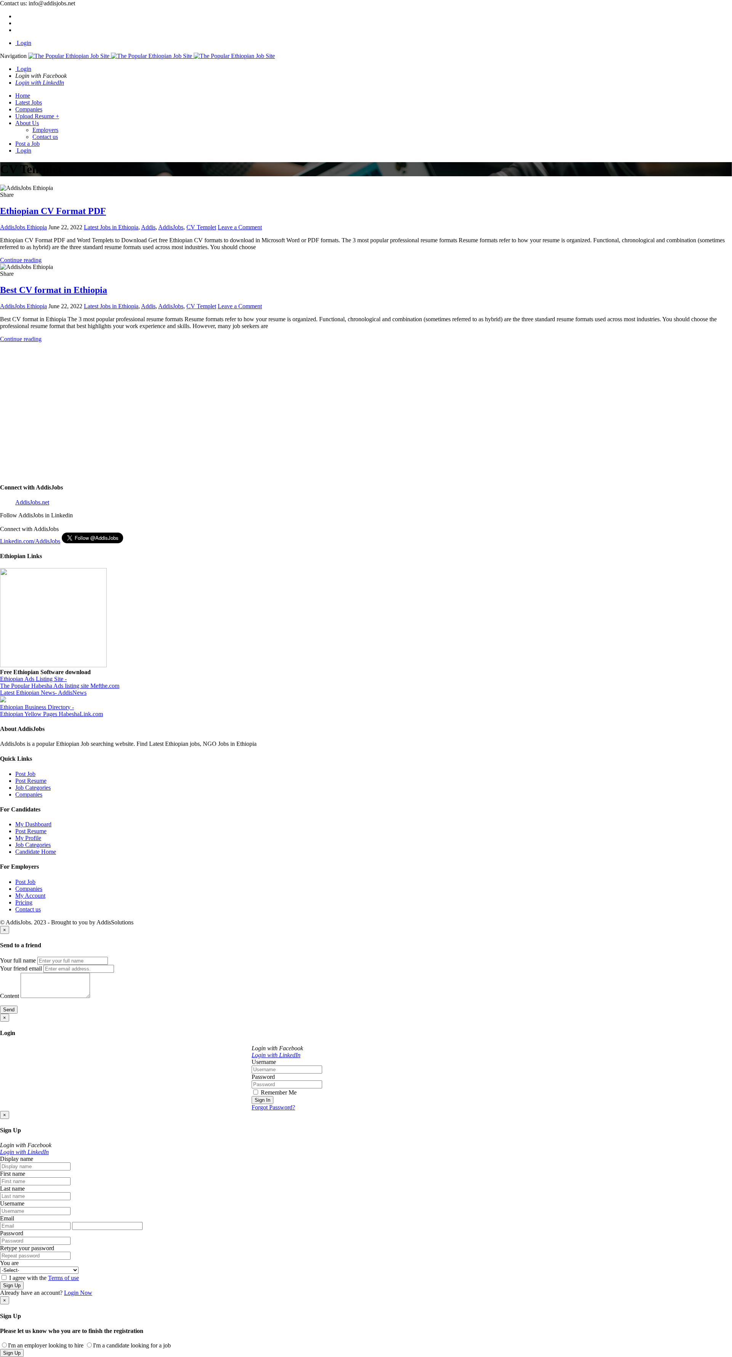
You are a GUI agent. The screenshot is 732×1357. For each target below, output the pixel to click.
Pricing (23, 902)
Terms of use (63, 1278)
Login (23, 43)
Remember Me (278, 1092)
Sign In (262, 1100)
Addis (148, 227)
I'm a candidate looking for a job (132, 1345)
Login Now (78, 1292)
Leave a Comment (240, 227)
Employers (45, 130)
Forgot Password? (273, 1107)
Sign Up (12, 1285)
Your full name (18, 960)
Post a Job (27, 143)
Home (22, 95)
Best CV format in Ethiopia (53, 290)
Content (9, 996)
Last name (12, 1188)
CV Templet (201, 227)
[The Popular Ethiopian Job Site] (151, 56)
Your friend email (21, 968)
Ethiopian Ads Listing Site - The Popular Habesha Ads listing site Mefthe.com (59, 682)
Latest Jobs (28, 102)
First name (12, 1173)
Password (263, 1077)
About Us (27, 123)
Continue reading (21, 260)
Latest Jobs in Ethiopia (111, 227)
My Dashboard (33, 824)
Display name (16, 1159)
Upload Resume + (37, 116)
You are (9, 1263)
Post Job (25, 774)
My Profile (28, 838)
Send (8, 1010)
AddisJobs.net (32, 502)
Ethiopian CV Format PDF (53, 211)
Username (264, 1062)
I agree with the (43, 1278)
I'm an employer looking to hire (45, 1345)
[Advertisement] (229, 415)
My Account (30, 895)
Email (7, 1218)
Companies (28, 109)
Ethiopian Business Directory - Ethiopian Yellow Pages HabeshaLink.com (51, 710)
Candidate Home (35, 851)
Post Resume (31, 780)
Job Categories (33, 787)
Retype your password (27, 1248)
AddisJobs (170, 227)
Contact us (45, 137)
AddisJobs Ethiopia (23, 227)
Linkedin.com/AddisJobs (30, 541)
